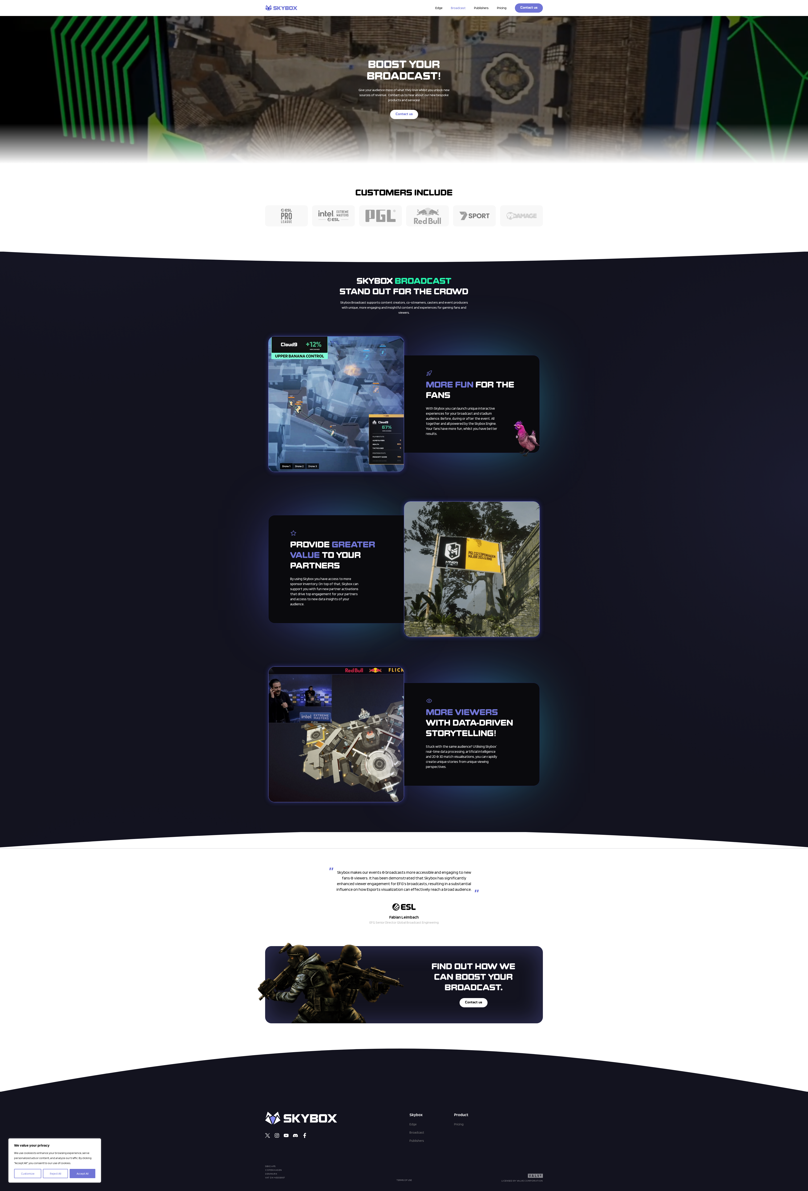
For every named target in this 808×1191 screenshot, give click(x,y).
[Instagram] (276, 1135)
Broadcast (458, 8)
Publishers (481, 8)
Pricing (501, 8)
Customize (28, 1173)
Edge (439, 8)
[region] (54, 1160)
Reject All (55, 1173)
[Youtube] (286, 1135)
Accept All (83, 1173)
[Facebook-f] (304, 1135)
